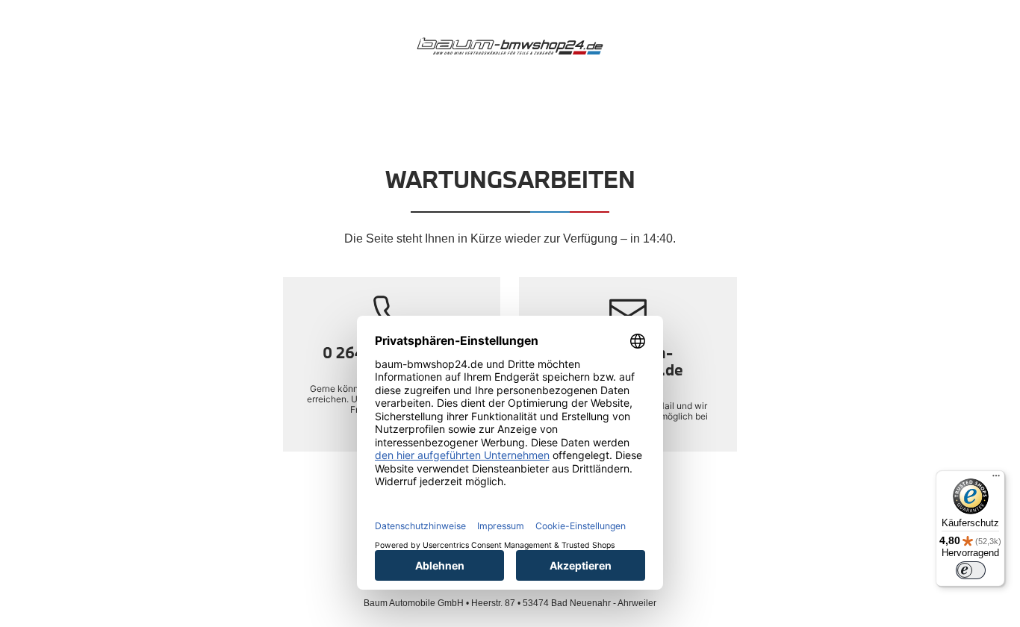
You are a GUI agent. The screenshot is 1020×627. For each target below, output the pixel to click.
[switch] (971, 570)
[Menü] (996, 479)
